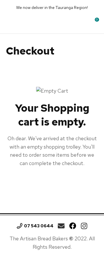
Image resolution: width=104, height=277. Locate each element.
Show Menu (10, 21)
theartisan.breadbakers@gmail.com (61, 226)
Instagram (84, 226)
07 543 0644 (38, 226)
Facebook (72, 225)
